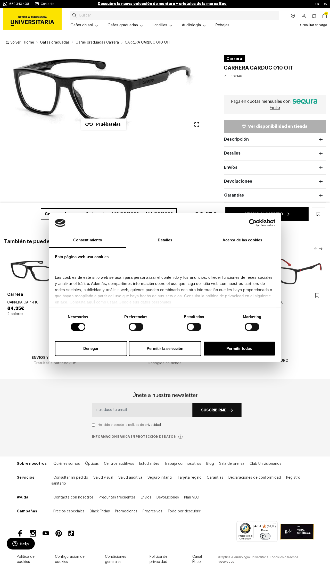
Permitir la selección (165, 348)
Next (320, 248)
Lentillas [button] (159, 25)
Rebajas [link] (222, 25)
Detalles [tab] (165, 240)
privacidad (153, 424)
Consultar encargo (313, 25)
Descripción (236, 139)
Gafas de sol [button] (81, 25)
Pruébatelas (108, 124)
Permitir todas (239, 348)
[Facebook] (20, 533)
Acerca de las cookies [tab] (242, 240)
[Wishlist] (317, 295)
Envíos (230, 167)
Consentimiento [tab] (87, 240)
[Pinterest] (58, 533)
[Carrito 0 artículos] (324, 16)
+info (275, 108)
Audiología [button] (191, 25)
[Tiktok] (73, 533)
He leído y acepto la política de (129, 424)
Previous (315, 248)
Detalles (232, 153)
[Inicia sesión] (304, 16)
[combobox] (174, 15)
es (317, 4)
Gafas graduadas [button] (123, 25)
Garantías (234, 195)
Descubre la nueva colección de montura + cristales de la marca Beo (162, 3)
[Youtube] (46, 533)
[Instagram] (33, 533)
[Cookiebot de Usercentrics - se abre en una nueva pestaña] (252, 223)
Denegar (90, 348)
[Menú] (274, 524)
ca (325, 4)
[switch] (136, 327)
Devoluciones (238, 181)
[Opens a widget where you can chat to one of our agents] (20, 544)
